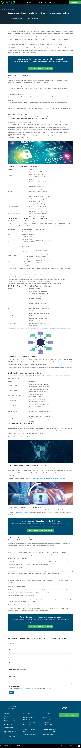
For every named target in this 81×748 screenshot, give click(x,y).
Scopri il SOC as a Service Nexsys (40, 68)
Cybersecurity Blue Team (29, 717)
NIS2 (24, 732)
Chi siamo (52, 2)
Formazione (29, 2)
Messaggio (12, 676)
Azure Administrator (30, 734)
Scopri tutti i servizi (47, 738)
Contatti (63, 745)
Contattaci (74, 2)
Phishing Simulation (47, 719)
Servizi (35, 2)
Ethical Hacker (26, 724)
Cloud (46, 727)
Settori (40, 2)
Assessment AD (46, 717)
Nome (11, 649)
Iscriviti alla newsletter (68, 715)
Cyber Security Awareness (29, 719)
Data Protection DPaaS (48, 724)
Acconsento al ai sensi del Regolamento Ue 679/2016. (31, 688)
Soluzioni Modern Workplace (49, 729)
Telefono (11, 656)
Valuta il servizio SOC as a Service (40, 530)
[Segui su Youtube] (65, 708)
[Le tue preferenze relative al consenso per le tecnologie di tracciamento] (79, 746)
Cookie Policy (70, 745)
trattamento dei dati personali (25, 688)
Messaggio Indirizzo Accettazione (17, 669)
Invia (11, 692)
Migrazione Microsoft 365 (49, 732)
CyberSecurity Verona (48, 734)
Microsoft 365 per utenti (29, 729)
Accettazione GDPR (14, 686)
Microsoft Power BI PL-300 (29, 722)
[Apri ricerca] (66, 2)
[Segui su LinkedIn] (63, 708)
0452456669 (53, 641)
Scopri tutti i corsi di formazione (30, 738)
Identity (46, 722)
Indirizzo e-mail (13, 662)
